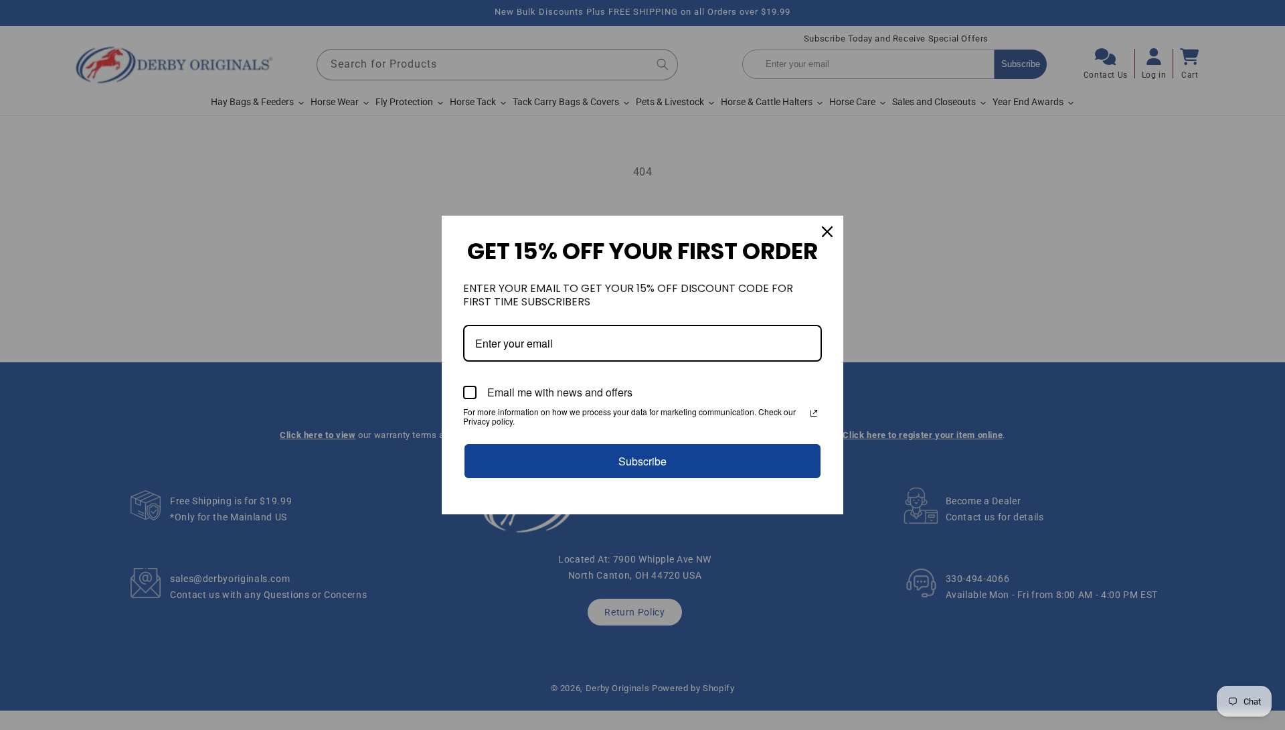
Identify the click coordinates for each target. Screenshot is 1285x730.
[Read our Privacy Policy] (814, 413)
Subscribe (642, 461)
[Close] (827, 232)
